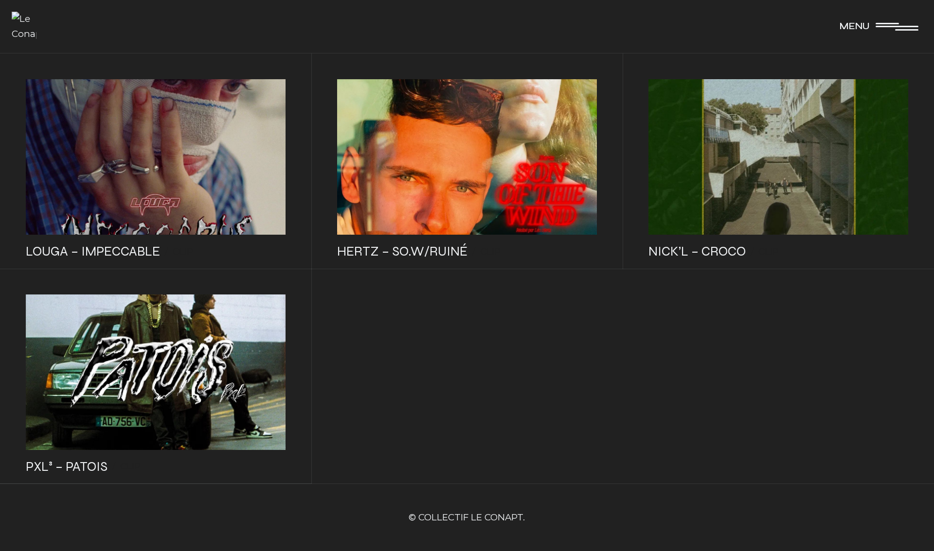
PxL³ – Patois (67, 466)
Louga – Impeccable (93, 251)
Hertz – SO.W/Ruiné (402, 251)
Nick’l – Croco (697, 251)
